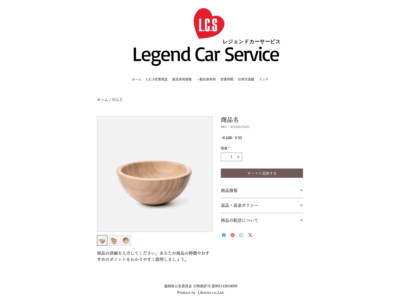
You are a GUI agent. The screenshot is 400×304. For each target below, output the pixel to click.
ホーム (102, 99)
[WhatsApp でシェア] (241, 235)
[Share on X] (250, 235)
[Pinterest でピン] (232, 235)
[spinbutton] (231, 157)
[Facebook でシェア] (224, 235)
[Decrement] (224, 157)
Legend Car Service (205, 53)
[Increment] (238, 157)
